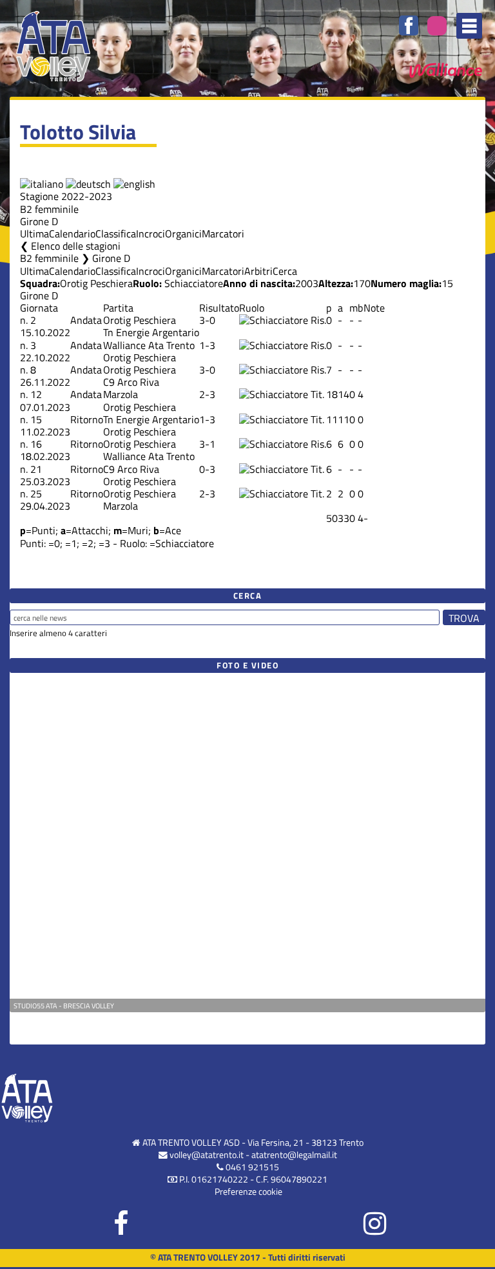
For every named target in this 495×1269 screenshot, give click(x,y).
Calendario (72, 233)
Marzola (120, 394)
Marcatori (223, 233)
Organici (183, 233)
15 (36, 419)
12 (36, 394)
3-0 (207, 320)
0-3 (207, 469)
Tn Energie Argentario (151, 332)
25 (36, 493)
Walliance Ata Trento (149, 345)
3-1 (207, 444)
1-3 (207, 345)
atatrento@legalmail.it (294, 1154)
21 (36, 469)
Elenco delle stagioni (76, 246)
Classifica (115, 233)
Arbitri (258, 271)
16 (36, 444)
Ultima (34, 233)
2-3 (207, 394)
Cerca (285, 271)
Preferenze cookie (248, 1191)
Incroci (150, 233)
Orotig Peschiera (96, 283)
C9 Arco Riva (131, 382)
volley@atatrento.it (207, 1154)
